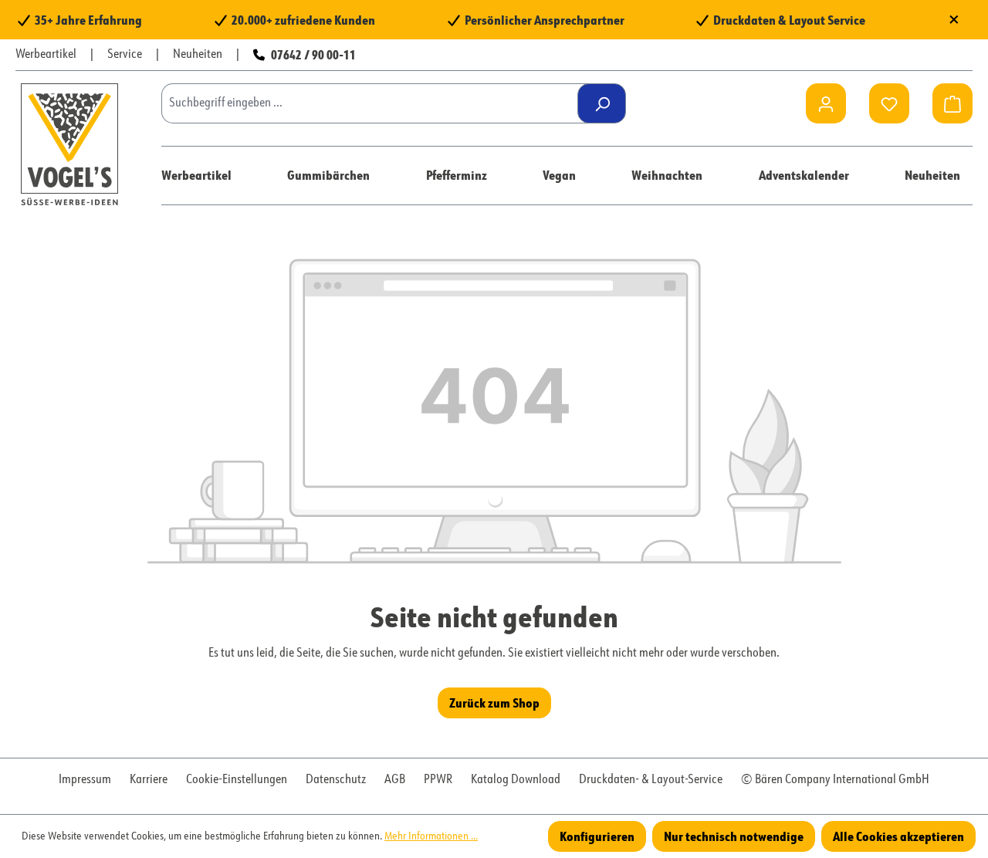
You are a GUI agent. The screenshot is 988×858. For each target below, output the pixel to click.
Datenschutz (336, 780)
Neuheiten (197, 55)
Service (124, 55)
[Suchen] (601, 103)
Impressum (85, 780)
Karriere (148, 780)
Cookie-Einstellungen (236, 780)
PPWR (438, 780)
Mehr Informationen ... (431, 836)
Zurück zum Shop (494, 702)
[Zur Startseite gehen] (69, 143)
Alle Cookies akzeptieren (898, 836)
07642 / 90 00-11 (313, 54)
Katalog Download (515, 780)
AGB (394, 780)
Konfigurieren (597, 836)
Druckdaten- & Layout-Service (650, 780)
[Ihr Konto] (826, 103)
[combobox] (375, 103)
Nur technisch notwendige (734, 836)
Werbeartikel (45, 55)
